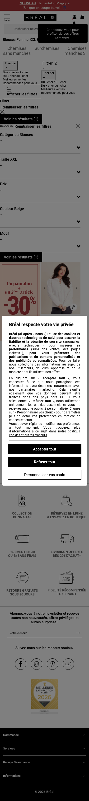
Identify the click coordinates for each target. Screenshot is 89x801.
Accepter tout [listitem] (44, 449)
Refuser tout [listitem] (44, 462)
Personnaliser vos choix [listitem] (44, 475)
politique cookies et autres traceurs (45, 433)
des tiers (45, 386)
